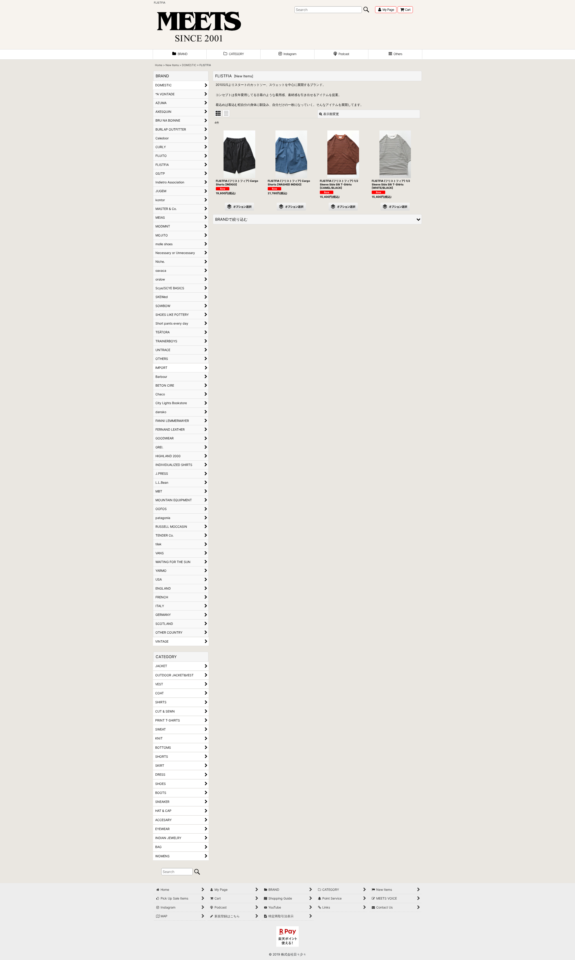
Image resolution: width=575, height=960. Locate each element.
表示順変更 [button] (331, 114)
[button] (395, 54)
